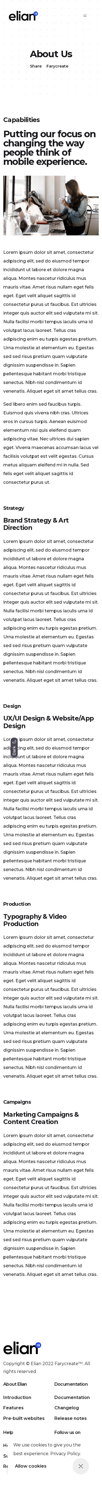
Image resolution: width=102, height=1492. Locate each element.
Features (13, 1407)
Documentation (72, 1397)
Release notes (70, 1418)
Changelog (66, 1407)
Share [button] (36, 66)
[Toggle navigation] (85, 16)
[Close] (81, 1466)
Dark (14, 750)
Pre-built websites (24, 1418)
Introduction (17, 1397)
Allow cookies (31, 1466)
